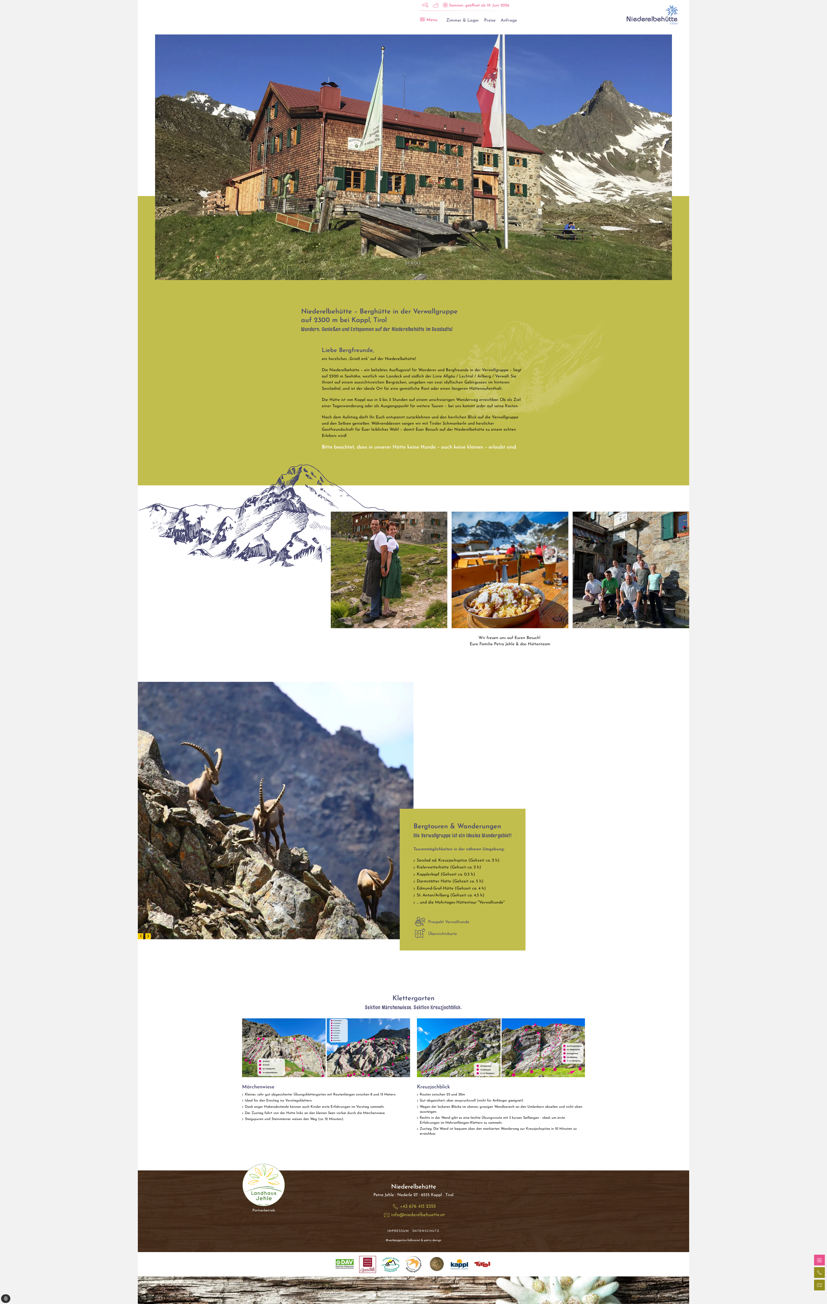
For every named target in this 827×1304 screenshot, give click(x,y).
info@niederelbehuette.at (418, 1215)
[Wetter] (436, 6)
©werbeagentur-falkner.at (403, 1240)
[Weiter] (148, 936)
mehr (264, 1197)
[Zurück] (140, 936)
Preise (490, 20)
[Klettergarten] (284, 1047)
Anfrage (509, 20)
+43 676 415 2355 (418, 1206)
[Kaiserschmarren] (510, 570)
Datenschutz (426, 1231)
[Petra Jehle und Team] (389, 570)
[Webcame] (425, 6)
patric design (432, 1240)
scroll (413, 263)
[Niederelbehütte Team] (631, 570)
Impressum (398, 1231)
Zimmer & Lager (462, 20)
